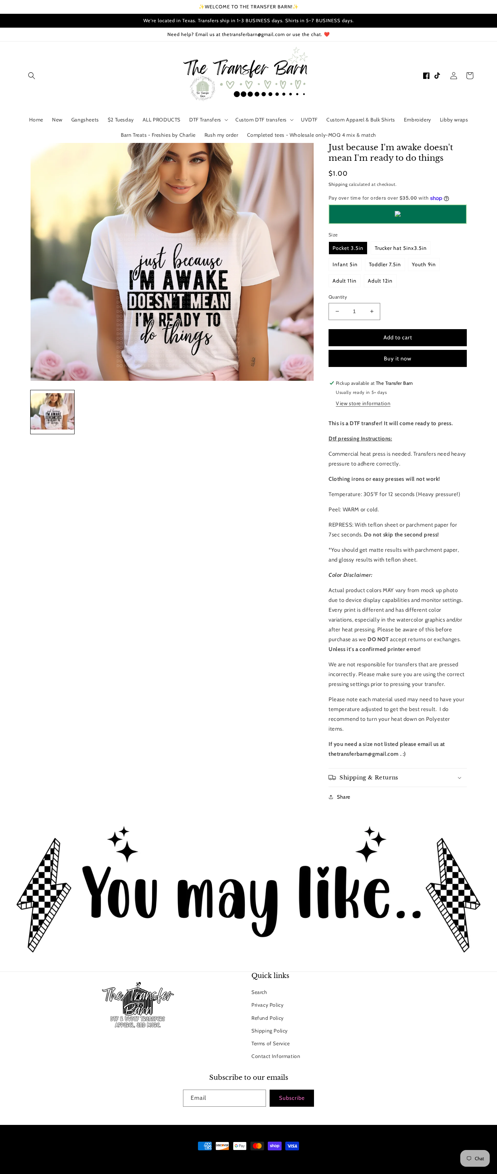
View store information (363, 403)
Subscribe (292, 1098)
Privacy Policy (267, 1005)
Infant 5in (345, 264)
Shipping (338, 184)
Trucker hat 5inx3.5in (401, 248)
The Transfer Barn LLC (218, 1159)
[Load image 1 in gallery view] (52, 412)
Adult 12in (380, 280)
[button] (32, 76)
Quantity (338, 297)
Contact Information (275, 1056)
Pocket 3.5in (348, 248)
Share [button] (343, 797)
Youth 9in (424, 264)
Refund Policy (267, 1018)
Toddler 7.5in (385, 264)
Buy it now (397, 358)
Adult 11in (345, 280)
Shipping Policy (269, 1030)
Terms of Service (270, 1043)
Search (259, 992)
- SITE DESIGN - (258, 1159)
